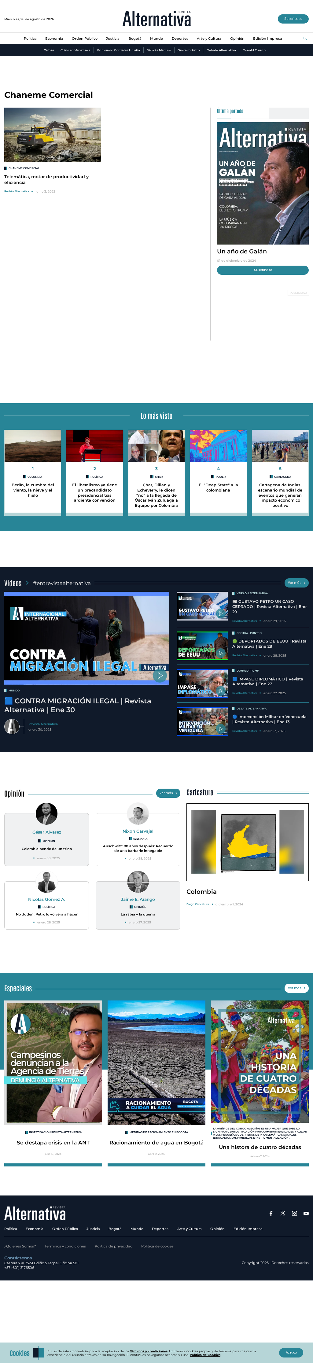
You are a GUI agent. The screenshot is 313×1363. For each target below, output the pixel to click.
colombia (35, 476)
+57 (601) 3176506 (19, 1267)
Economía (54, 38)
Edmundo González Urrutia (118, 50)
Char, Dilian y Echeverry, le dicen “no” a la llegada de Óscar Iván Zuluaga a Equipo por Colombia (156, 495)
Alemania (140, 838)
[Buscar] (305, 38)
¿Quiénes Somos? (20, 1246)
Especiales (18, 987)
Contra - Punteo (249, 633)
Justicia (113, 38)
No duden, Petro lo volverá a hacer (47, 914)
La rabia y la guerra (138, 914)
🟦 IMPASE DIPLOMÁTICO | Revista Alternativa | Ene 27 (267, 682)
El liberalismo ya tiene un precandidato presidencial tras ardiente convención (94, 493)
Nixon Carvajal (138, 831)
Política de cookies (157, 1246)
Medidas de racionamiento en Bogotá (159, 1132)
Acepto (291, 1352)
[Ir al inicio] (157, 19)
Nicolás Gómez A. (46, 899)
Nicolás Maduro (159, 50)
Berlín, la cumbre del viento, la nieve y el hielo (33, 490)
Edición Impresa (267, 38)
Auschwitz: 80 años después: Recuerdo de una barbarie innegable (138, 848)
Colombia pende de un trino (47, 849)
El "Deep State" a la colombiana (218, 487)
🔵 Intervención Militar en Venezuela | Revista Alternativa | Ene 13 (269, 719)
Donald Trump (254, 50)
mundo (14, 690)
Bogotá (135, 38)
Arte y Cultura (209, 38)
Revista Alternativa (16, 191)
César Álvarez (46, 832)
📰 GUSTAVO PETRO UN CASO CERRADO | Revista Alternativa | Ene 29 (269, 606)
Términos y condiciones (65, 1246)
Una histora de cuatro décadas (260, 1147)
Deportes (180, 38)
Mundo (156, 38)
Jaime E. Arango (138, 899)
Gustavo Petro (189, 50)
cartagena (282, 476)
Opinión (237, 38)
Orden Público (85, 38)
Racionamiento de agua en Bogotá (156, 1142)
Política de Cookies (205, 1355)
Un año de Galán (242, 251)
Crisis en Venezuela (75, 50)
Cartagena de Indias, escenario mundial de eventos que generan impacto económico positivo (280, 495)
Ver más (294, 583)
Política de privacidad (114, 1246)
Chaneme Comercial (24, 168)
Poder (221, 476)
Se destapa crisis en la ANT (53, 1142)
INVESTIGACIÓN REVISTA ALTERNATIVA (55, 1132)
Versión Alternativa (252, 593)
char (159, 476)
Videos (12, 582)
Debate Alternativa (221, 50)
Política (30, 38)
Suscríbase (293, 19)
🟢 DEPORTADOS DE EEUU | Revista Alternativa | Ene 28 (269, 644)
